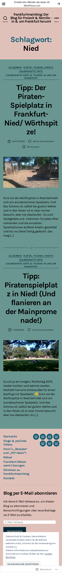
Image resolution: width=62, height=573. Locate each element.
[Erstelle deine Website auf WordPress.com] (31, 3)
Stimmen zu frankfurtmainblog (16, 472)
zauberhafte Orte (31, 71)
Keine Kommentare (43, 141)
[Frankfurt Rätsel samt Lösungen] (43, 444)
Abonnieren (14, 531)
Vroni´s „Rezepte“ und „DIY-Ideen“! (15, 451)
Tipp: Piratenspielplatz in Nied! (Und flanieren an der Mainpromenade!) (31, 298)
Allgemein (15, 67)
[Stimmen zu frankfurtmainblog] (50, 444)
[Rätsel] (56, 437)
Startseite (10, 436)
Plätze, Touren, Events (38, 67)
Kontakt (8, 478)
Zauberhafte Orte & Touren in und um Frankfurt (31, 77)
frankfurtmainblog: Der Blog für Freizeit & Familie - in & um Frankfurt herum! (31, 18)
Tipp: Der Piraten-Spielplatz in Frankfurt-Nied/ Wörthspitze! (31, 109)
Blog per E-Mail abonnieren (30, 493)
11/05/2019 (18, 329)
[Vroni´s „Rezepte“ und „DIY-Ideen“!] (50, 437)
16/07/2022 (18, 141)
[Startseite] (36, 437)
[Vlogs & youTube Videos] (43, 437)
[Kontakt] (56, 444)
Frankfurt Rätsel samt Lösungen (14, 463)
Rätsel (7, 457)
